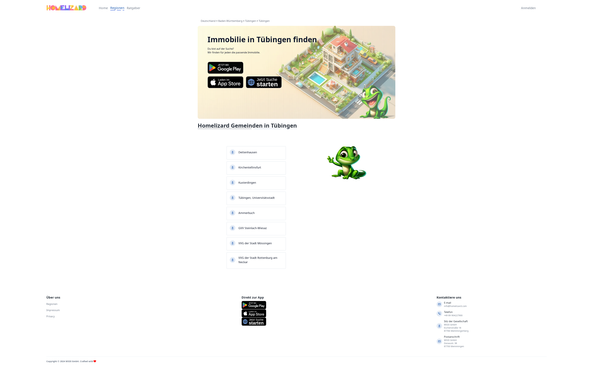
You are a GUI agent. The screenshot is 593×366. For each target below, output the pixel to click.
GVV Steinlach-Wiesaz (252, 228)
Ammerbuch (246, 213)
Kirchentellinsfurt (249, 167)
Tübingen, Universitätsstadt (256, 198)
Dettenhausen (247, 152)
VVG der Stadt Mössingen (255, 243)
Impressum (53, 310)
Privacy (50, 316)
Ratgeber (133, 8)
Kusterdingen (247, 182)
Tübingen (250, 21)
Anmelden (527, 8)
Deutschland (208, 21)
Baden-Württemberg (230, 21)
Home (103, 8)
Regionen (117, 8)
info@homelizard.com (455, 306)
